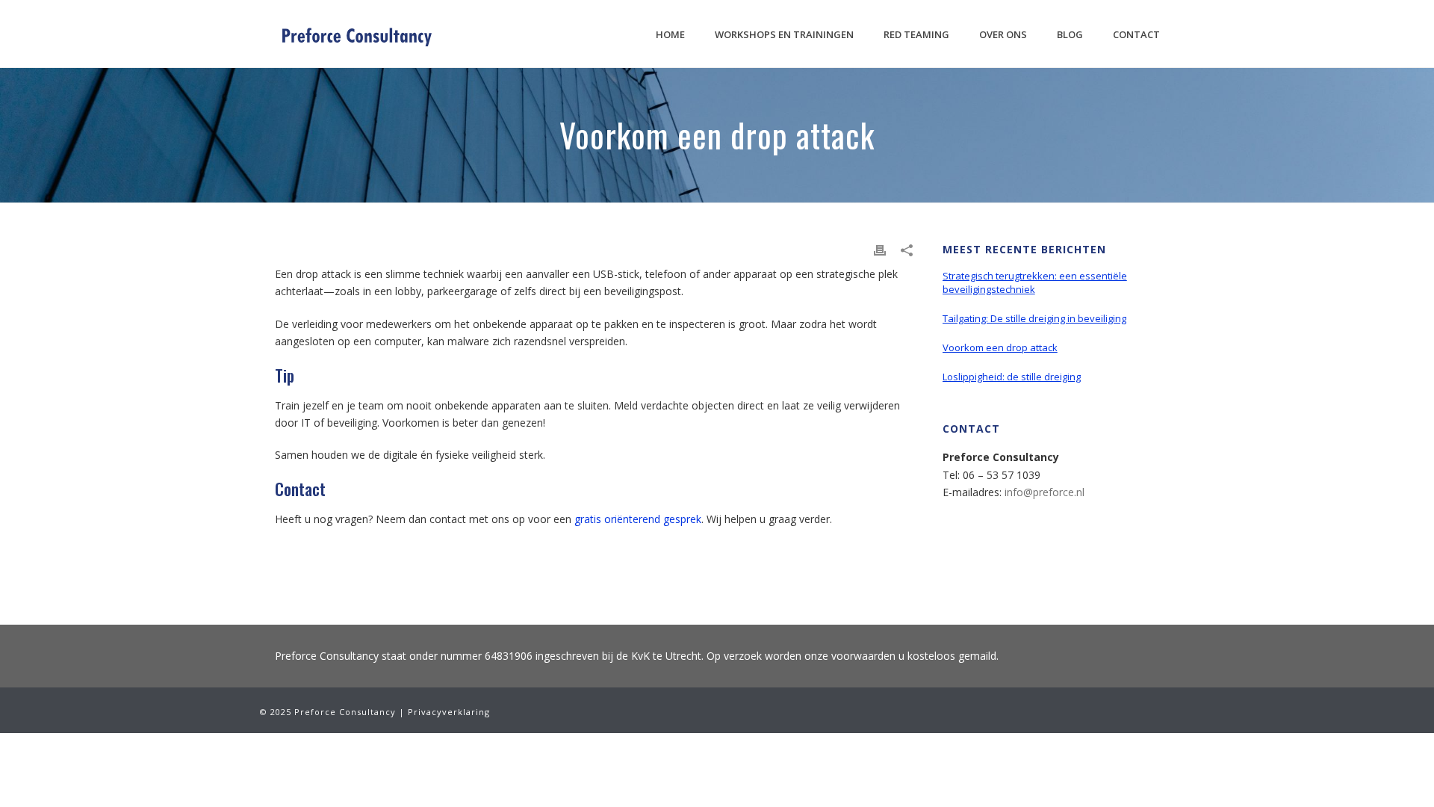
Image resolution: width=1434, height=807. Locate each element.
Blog (1070, 34)
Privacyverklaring (449, 711)
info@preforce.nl (1044, 492)
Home (670, 34)
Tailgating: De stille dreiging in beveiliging (1034, 318)
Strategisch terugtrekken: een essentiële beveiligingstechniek (1035, 282)
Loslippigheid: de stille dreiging (1012, 376)
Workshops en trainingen (784, 34)
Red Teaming (916, 34)
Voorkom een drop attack (1000, 347)
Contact (1136, 34)
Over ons (1003, 34)
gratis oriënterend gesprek (637, 519)
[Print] (880, 249)
